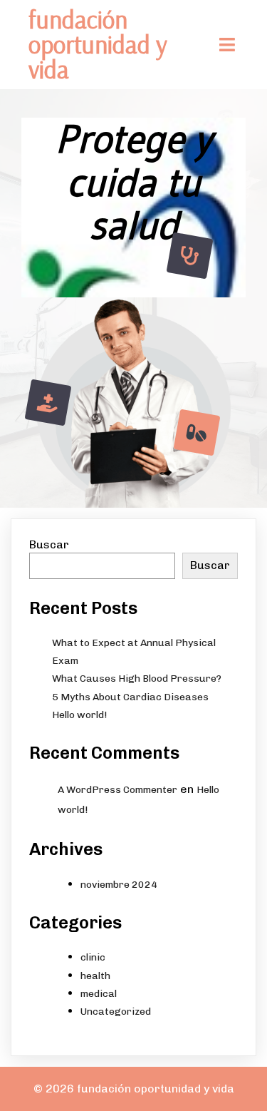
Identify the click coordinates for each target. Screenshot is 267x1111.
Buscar (49, 544)
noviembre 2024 (118, 885)
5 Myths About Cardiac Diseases (130, 697)
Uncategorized (115, 1011)
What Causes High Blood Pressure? (136, 678)
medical (98, 994)
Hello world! (79, 715)
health (95, 976)
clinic (92, 957)
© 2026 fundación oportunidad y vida (133, 1088)
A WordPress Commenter (117, 790)
